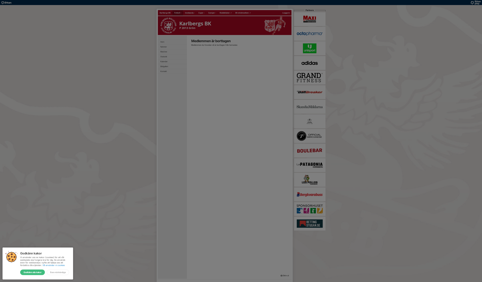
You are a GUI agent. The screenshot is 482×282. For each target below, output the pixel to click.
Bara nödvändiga (58, 272)
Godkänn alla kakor (32, 272)
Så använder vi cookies (53, 265)
